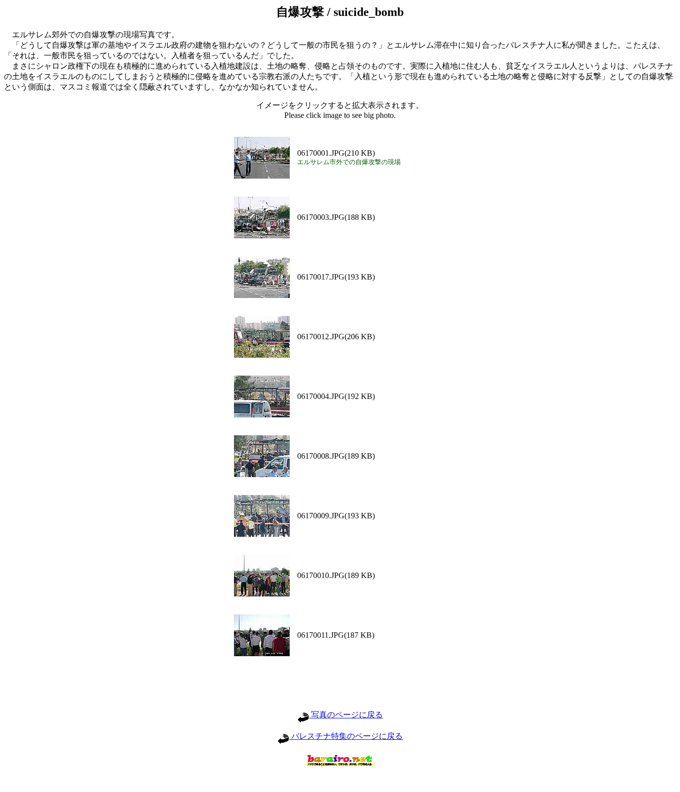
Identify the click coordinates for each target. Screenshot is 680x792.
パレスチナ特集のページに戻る (346, 736)
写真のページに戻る (346, 714)
